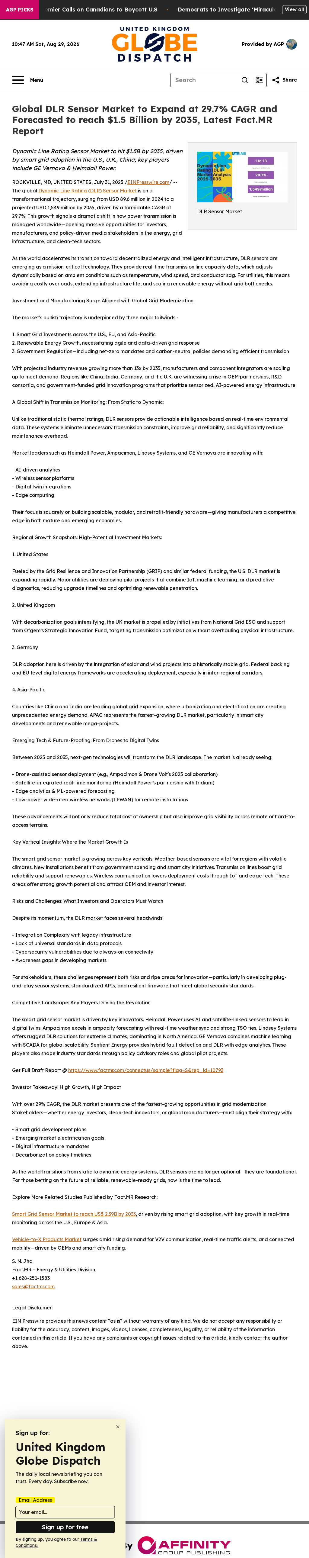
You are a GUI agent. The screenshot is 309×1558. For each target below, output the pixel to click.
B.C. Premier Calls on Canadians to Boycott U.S (92, 9)
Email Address (35, 1500)
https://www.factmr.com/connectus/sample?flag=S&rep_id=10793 (145, 1070)
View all (294, 9)
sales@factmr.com (33, 1286)
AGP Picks (19, 10)
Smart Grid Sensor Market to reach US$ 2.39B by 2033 (74, 1214)
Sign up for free (65, 1527)
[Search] (244, 80)
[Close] (118, 1427)
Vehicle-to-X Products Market (46, 1239)
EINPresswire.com (148, 182)
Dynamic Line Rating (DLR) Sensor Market (87, 191)
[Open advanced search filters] (259, 80)
